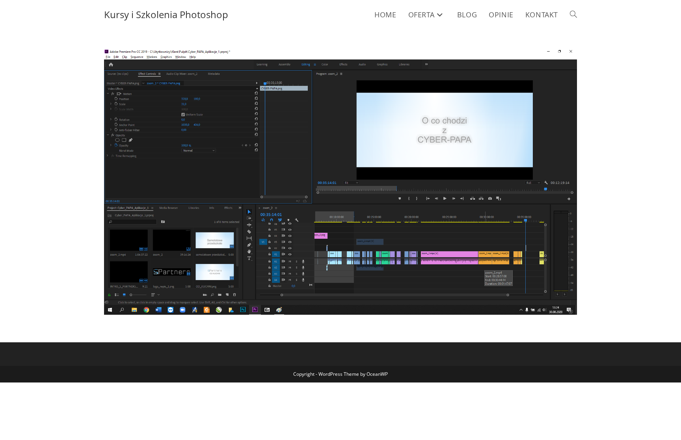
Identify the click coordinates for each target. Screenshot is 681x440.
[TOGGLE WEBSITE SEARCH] (573, 14)
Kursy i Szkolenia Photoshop (166, 14)
